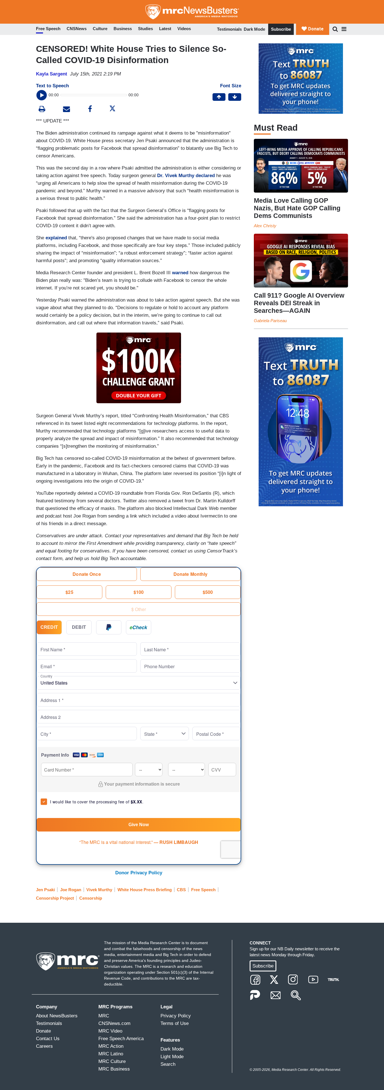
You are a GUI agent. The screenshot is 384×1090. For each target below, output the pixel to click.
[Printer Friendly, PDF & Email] (66, 109)
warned (181, 272)
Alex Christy (265, 225)
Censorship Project (55, 898)
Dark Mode (254, 29)
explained (57, 237)
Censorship (90, 898)
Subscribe (281, 29)
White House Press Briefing (145, 889)
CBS (181, 889)
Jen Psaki (45, 889)
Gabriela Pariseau (270, 320)
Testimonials (229, 29)
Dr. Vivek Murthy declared (186, 175)
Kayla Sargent (51, 74)
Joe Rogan (70, 889)
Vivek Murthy (99, 889)
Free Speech (203, 889)
